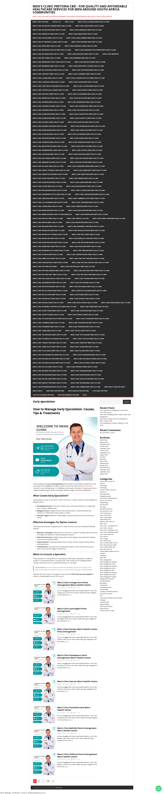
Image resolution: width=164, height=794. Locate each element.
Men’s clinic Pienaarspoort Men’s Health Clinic (50, 262)
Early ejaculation (105, 494)
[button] (158, 788)
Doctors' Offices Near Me (108, 490)
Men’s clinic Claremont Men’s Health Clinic (84, 74)
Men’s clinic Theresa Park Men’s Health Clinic (50, 343)
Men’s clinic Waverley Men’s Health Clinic (82, 367)
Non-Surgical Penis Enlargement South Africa (114, 410)
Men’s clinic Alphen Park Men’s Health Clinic (49, 30)
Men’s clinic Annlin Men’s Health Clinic (83, 34)
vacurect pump (104, 602)
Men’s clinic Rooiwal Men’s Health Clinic (85, 298)
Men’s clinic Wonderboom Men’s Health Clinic (50, 387)
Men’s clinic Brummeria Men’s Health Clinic (49, 66)
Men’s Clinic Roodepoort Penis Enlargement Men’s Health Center (74, 656)
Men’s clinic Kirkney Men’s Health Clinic (84, 178)
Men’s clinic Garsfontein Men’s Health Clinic (49, 138)
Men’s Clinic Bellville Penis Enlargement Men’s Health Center (77, 729)
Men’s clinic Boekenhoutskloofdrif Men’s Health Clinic (95, 50)
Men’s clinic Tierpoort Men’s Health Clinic (86, 343)
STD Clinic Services (106, 412)
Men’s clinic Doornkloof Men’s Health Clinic (49, 106)
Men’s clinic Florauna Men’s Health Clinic (48, 134)
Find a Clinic (69, 22)
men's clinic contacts (106, 528)
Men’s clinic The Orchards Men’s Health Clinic (88, 335)
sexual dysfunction (105, 587)
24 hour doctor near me (107, 481)
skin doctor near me (106, 594)
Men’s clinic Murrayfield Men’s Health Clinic (49, 246)
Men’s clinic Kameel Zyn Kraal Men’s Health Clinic (51, 170)
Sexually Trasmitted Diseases (109, 591)
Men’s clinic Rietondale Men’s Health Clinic (85, 286)
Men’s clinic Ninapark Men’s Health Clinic (88, 250)
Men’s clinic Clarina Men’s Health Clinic (47, 78)
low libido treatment (106, 509)
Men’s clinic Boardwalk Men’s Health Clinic (81, 46)
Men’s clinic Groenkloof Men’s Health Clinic (84, 142)
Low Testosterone (105, 513)
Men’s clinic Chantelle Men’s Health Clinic (48, 74)
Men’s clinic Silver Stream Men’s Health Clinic (50, 311)
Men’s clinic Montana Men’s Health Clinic (48, 226)
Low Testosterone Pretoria (43, 395)
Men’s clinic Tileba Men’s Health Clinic (84, 347)
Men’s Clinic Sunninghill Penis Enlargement (72, 609)
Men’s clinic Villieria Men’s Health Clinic (85, 351)
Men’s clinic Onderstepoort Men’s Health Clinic (85, 254)
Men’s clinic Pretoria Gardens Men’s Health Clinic (51, 270)
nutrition (102, 553)
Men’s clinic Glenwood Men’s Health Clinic (49, 142)
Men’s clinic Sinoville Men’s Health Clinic (83, 315)
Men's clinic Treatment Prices (109, 530)
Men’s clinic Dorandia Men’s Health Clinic (48, 110)
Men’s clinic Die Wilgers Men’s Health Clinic (86, 98)
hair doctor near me (106, 500)
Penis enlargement (105, 560)
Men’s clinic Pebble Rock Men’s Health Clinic (49, 258)
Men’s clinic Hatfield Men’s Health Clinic (87, 150)
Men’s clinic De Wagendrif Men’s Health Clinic (85, 94)
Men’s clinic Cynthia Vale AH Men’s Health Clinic (51, 90)
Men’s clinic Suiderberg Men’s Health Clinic (49, 327)
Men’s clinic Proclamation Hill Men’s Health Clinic (52, 278)
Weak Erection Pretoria (55, 391)
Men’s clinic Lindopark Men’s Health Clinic (48, 198)
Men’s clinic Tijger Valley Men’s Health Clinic (49, 347)
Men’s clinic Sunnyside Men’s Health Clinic (84, 327)
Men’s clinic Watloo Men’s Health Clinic (48, 367)
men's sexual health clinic (107, 547)
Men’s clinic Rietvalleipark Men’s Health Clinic (50, 291)
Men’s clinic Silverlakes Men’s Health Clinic (87, 311)
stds (101, 596)
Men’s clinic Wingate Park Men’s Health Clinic (50, 383)
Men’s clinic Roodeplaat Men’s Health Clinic (49, 298)
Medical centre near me (107, 521)
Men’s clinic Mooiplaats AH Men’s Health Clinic (50, 234)
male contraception (106, 517)
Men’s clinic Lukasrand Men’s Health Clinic (88, 202)
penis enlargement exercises (108, 566)
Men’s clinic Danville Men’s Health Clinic (87, 90)
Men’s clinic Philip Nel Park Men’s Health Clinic (86, 258)
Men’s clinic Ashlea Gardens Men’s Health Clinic (84, 38)
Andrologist (103, 486)
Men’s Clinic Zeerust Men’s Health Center (77, 681)
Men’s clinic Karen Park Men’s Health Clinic (88, 174)
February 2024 (104, 463)
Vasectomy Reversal (106, 606)
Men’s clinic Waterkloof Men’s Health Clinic (90, 359)
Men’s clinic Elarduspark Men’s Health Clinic (49, 118)
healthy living (104, 502)
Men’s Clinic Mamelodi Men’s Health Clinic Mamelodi (52, 214)
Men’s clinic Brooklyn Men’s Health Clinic (90, 62)
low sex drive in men (106, 511)
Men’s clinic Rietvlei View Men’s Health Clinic (49, 294)
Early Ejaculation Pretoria (78, 391)
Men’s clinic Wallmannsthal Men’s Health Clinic (51, 355)
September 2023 (105, 472)
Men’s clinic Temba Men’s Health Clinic (47, 331)
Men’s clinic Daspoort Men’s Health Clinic (48, 94)
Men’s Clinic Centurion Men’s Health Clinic (88, 70)
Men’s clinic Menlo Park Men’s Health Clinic (109, 218)
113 (48, 781)
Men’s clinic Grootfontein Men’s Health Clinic (50, 146)
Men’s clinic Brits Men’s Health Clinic (46, 58)
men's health (104, 538)
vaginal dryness (104, 604)
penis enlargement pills (107, 570)
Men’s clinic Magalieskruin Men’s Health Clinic (85, 210)
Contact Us (56, 22)
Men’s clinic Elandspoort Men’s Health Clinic (86, 114)
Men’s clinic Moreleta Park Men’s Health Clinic (86, 238)
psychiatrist (103, 583)
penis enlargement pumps (108, 574)
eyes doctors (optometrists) (108, 498)
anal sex (102, 483)
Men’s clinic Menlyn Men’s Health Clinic (47, 222)
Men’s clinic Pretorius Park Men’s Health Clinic (89, 274)
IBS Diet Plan (104, 505)
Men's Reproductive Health (108, 545)
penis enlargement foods (107, 568)
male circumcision (105, 515)
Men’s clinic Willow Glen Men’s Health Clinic (87, 379)
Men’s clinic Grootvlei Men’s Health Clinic (87, 146)
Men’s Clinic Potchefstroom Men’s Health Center (73, 708)
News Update (37, 391)
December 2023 (105, 467)
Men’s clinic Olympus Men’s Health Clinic (48, 254)
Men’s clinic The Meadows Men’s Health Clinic (50, 335)
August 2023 (104, 474)
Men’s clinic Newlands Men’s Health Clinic (85, 246)
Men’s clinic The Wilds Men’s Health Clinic (88, 339)
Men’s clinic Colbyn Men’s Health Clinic (83, 82)
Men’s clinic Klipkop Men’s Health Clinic (47, 186)
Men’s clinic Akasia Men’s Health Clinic (89, 26)
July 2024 (102, 457)
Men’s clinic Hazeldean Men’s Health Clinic (49, 154)
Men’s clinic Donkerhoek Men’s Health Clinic (84, 102)
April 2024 (103, 459)
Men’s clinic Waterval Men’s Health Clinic (89, 363)
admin (74, 587)
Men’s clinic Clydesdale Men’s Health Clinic (49, 82)
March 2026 (103, 440)
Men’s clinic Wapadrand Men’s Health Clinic (89, 355)
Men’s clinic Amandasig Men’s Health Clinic (86, 30)
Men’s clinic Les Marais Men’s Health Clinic (94, 22)
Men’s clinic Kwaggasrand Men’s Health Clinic (50, 190)
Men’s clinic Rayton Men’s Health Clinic (85, 282)
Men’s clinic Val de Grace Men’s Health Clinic (49, 351)
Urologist (103, 600)
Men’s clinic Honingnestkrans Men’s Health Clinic (86, 166)
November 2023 (105, 470)
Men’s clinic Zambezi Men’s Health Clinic (86, 387)
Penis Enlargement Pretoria (68, 395)
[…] (70, 595)
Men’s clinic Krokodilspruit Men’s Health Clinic (84, 186)
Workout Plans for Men (107, 610)
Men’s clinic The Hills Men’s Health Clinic (80, 331)
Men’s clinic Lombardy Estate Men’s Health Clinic (86, 198)
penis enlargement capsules (108, 562)
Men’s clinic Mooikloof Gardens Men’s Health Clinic (52, 26)
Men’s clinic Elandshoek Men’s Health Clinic (49, 114)
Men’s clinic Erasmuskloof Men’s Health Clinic (88, 126)
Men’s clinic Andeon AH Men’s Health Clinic (49, 34)
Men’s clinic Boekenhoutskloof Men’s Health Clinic (52, 50)
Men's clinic (103, 524)
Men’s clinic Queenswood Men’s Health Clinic (49, 282)
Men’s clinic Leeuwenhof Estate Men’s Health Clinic (52, 194)
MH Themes (59, 787)
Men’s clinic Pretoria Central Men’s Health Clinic (90, 262)
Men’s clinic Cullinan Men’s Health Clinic (88, 86)
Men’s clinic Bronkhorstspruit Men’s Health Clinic (52, 62)
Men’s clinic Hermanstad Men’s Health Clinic (49, 162)
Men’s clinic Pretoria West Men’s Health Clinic (50, 274)
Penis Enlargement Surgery (108, 577)
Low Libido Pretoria (100, 391)
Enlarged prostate (105, 496)
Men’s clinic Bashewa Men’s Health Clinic (87, 42)
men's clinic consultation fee (108, 526)
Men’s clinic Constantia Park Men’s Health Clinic (51, 86)
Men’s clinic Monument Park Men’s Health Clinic (86, 226)
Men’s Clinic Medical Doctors (78, 218)
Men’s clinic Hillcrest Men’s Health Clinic (48, 166)
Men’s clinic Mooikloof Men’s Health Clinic (49, 230)
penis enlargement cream (108, 564)
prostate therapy (105, 581)
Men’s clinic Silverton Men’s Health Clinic (48, 315)
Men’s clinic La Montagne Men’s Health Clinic (88, 190)
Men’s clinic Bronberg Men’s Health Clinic (79, 58)
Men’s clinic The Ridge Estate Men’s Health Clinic (51, 339)
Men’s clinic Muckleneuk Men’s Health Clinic (88, 242)
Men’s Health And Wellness (114, 387)
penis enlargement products (108, 572)
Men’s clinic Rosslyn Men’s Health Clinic (82, 303)
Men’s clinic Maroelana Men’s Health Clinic (92, 214)
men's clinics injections (107, 534)
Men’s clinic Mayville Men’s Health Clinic (48, 218)
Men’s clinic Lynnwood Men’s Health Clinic (82, 206)
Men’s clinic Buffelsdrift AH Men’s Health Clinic (86, 66)
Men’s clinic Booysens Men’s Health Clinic (48, 54)
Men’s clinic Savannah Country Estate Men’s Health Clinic (54, 306)
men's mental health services (109, 543)
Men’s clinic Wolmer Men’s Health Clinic (86, 383)
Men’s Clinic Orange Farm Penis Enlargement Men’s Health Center (74, 583)
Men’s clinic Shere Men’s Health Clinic (94, 306)
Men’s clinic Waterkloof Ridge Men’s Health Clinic (51, 363)
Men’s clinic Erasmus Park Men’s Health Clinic (50, 126)
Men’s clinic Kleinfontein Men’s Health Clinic (49, 182)
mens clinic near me (106, 549)
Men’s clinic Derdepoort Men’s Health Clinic (49, 98)
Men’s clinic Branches (111, 54)
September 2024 (105, 453)
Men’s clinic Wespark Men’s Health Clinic (86, 375)
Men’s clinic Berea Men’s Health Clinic (47, 46)
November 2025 (105, 444)
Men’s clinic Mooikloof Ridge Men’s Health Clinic (87, 230)
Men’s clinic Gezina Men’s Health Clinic (84, 138)
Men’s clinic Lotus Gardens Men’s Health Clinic (50, 202)
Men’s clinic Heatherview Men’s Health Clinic (87, 158)
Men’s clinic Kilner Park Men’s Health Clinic (49, 178)
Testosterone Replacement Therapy (111, 598)
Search (127, 402)
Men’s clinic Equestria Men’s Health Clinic (83, 122)
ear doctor (103, 492)
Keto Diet (103, 507)
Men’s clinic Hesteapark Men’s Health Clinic (86, 162)
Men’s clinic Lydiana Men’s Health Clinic (47, 206)
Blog (85, 395)
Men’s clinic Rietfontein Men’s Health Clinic (49, 286)
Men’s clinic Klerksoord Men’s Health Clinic (86, 182)
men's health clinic (105, 541)
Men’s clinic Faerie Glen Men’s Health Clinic (87, 130)
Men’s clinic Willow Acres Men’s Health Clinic (50, 379)
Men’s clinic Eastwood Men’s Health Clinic (83, 110)
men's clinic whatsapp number (109, 532)
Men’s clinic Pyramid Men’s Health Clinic (90, 278)
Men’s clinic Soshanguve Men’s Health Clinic (92, 319)
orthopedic (103, 555)
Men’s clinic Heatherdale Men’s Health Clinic (49, 158)
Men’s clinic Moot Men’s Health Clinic (86, 234)
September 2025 (105, 448)
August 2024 (104, 455)
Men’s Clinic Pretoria (40, 22)
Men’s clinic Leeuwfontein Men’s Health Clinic (92, 194)
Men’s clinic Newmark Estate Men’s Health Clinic (51, 250)
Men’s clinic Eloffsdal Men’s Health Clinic (48, 122)
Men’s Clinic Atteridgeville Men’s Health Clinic (50, 42)
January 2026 (104, 442)
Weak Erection (104, 608)
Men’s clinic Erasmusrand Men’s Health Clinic (50, 130)
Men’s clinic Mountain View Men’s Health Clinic (50, 242)
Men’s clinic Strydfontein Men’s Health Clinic (86, 323)
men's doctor (104, 536)
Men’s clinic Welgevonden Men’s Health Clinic (50, 375)
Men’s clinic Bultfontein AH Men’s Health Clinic (50, 70)
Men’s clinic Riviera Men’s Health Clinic (84, 294)
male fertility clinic (105, 519)
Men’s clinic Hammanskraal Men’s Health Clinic (50, 150)
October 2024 (104, 450)
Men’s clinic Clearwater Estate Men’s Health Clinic (85, 78)
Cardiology (103, 488)
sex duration (104, 585)
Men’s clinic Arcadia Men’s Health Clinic (48, 38)
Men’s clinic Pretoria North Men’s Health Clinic (92, 270)
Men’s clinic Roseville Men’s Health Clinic (48, 303)
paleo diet (103, 558)
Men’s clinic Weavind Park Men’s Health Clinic (50, 371)
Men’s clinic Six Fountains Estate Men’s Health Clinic (52, 319)
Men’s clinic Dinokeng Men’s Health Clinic (48, 102)
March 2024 (103, 461)
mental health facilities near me (109, 551)
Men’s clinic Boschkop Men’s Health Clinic (83, 54)
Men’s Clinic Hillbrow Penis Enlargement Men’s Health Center (77, 755)
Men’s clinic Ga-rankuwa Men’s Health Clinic (84, 134)
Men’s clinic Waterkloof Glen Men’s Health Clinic (51, 359)
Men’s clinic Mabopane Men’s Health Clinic (48, 210)
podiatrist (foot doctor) (107, 579)
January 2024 (104, 465)
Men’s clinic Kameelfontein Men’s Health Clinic (50, 174)
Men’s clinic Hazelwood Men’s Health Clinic (85, 154)
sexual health (88, 486)
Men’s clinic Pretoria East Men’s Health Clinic (78, 266)
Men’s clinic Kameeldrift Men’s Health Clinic (90, 170)
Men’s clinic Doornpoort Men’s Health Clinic (86, 106)
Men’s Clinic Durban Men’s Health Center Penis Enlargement (77, 630)
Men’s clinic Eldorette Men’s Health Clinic (86, 118)
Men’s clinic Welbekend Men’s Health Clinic (87, 371)
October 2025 (104, 446)
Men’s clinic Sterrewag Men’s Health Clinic (49, 323)
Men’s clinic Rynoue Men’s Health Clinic (116, 303)
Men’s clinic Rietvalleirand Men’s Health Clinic (89, 291)
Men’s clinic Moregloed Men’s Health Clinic (49, 238)
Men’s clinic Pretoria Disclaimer (45, 266)
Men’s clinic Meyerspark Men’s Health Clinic (82, 222)
